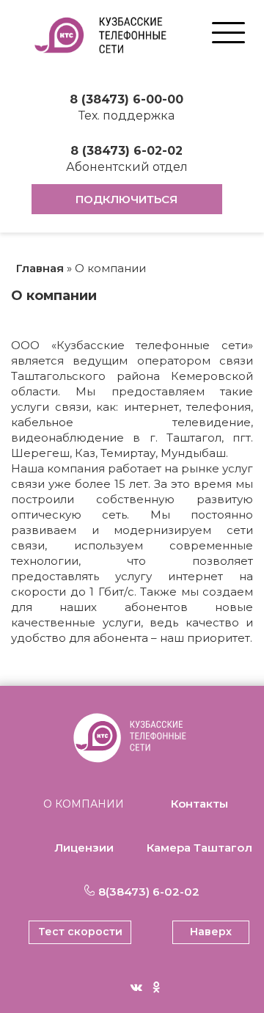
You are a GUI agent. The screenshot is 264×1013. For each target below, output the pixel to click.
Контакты (199, 804)
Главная (40, 268)
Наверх (211, 931)
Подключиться (126, 199)
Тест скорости (80, 931)
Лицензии (84, 848)
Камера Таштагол (199, 848)
